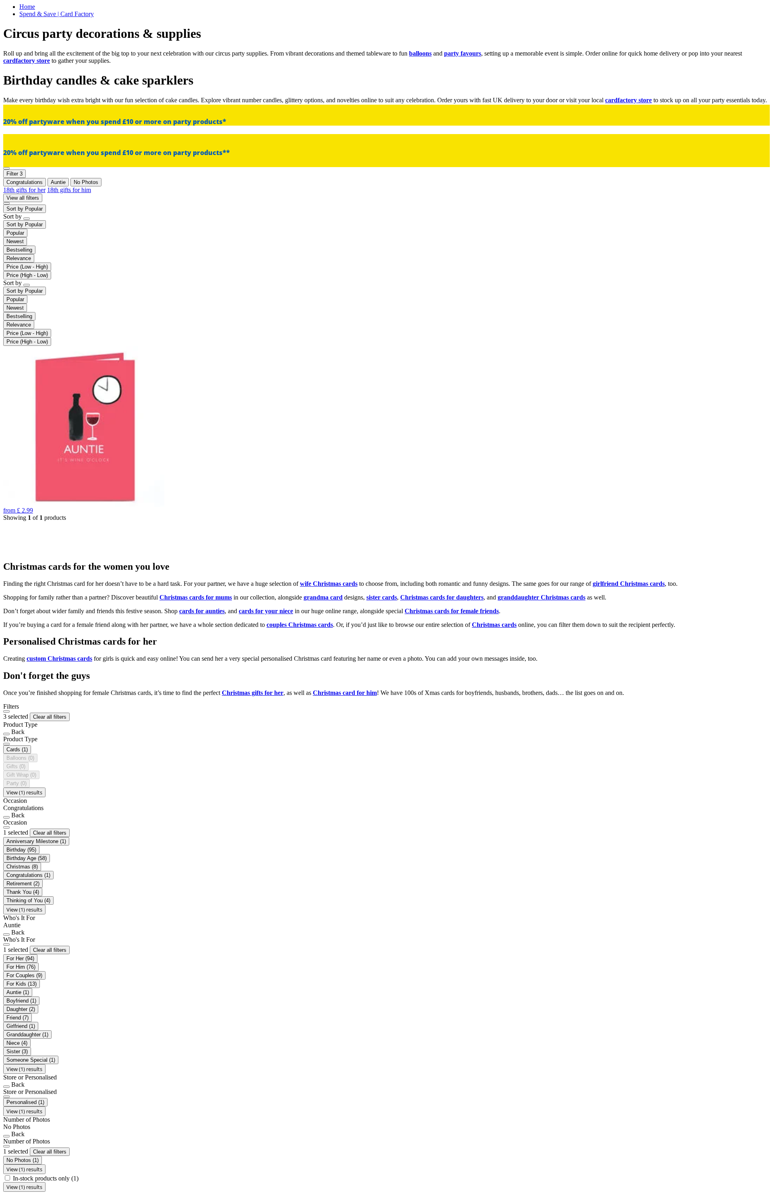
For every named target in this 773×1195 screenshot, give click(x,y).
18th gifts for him (69, 189)
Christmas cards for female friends (452, 611)
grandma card (323, 597)
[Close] (6, 711)
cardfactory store (26, 60)
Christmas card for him (345, 692)
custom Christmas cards (59, 658)
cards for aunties (202, 611)
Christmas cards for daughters (442, 597)
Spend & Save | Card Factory (56, 13)
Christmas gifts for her (252, 692)
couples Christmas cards (300, 624)
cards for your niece (266, 611)
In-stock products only (46, 1178)
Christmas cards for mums (195, 597)
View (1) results (24, 792)
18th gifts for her (24, 189)
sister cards (381, 597)
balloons (420, 53)
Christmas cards (494, 624)
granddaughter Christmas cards (541, 597)
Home (27, 6)
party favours (462, 53)
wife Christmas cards (329, 583)
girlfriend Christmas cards (629, 583)
